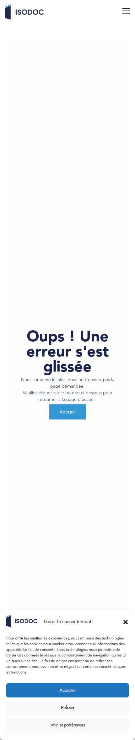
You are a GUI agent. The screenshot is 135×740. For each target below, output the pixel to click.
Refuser (67, 707)
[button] (125, 622)
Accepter (67, 690)
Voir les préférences (68, 725)
